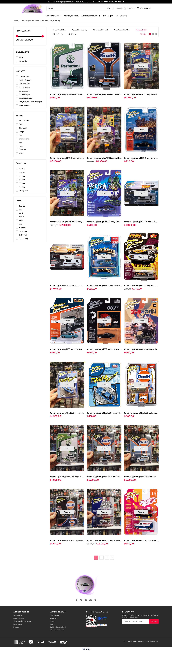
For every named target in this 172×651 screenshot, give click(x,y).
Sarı (20, 210)
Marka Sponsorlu (25, 98)
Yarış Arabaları (24, 91)
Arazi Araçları (24, 76)
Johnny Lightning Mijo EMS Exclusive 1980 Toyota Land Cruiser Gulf (104, 94)
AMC (21, 124)
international (24, 139)
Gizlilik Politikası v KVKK (58, 627)
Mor (20, 224)
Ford (20, 135)
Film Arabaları (24, 84)
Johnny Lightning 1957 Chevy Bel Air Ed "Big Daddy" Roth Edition (141, 285)
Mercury (22, 150)
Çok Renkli (23, 235)
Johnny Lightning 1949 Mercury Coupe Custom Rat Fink (104, 222)
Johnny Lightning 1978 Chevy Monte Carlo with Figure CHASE (141, 94)
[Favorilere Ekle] (67, 69)
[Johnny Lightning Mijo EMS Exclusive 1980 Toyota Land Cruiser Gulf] (104, 66)
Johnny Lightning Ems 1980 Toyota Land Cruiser (141, 476)
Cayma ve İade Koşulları (22, 621)
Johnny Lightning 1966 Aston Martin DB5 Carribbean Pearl (67, 349)
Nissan (21, 153)
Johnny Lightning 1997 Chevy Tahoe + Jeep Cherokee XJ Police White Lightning (104, 540)
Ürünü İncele (75, 69)
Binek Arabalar (24, 105)
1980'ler (22, 183)
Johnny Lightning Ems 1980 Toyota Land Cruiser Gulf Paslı (104, 476)
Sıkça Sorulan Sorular (57, 630)
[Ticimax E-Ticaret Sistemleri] (86, 649)
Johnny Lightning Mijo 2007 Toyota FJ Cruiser (67, 540)
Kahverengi (23, 238)
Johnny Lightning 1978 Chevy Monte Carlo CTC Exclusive (141, 158)
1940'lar (22, 169)
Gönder (154, 621)
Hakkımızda (54, 618)
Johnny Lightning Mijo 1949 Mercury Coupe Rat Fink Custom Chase (67, 222)
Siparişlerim (17, 615)
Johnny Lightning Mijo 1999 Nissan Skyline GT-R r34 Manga (104, 413)
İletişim (52, 621)
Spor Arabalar (24, 87)
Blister (21, 57)
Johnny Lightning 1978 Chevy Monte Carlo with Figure (104, 285)
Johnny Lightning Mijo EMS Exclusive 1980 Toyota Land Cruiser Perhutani (67, 94)
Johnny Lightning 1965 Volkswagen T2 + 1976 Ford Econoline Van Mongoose (141, 540)
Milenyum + (23, 191)
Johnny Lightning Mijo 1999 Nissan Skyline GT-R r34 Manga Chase (67, 413)
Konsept (20, 71)
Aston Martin (24, 121)
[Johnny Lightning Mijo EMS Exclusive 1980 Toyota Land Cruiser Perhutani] (67, 66)
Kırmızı (21, 217)
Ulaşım (52, 624)
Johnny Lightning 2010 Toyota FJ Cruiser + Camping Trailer (67, 285)
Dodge (21, 132)
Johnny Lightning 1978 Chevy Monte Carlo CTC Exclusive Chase (67, 158)
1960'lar (22, 176)
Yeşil (21, 220)
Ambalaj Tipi (23, 52)
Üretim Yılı (21, 163)
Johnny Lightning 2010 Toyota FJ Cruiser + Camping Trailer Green (141, 222)
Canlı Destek (54, 615)
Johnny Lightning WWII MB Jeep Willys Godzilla (141, 349)
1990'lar (22, 187)
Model (19, 115)
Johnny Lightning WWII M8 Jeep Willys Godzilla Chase (104, 158)
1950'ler (22, 172)
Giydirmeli (23, 231)
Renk (18, 200)
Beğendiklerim (18, 618)
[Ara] (108, 8)
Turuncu (22, 228)
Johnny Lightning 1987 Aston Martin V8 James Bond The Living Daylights (104, 349)
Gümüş (22, 206)
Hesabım (16, 627)
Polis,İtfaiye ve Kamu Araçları (30, 102)
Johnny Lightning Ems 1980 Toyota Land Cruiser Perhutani (67, 476)
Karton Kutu (24, 61)
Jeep (21, 142)
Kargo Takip (17, 624)
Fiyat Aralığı (23, 30)
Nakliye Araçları (25, 80)
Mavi (21, 213)
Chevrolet (23, 128)
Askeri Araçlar (24, 94)
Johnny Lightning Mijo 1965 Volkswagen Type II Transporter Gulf (141, 413)
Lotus (21, 146)
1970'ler (22, 180)
